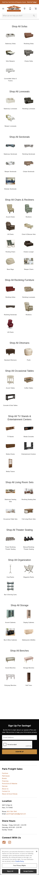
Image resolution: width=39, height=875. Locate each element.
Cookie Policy (19, 861)
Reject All (10, 871)
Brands (4, 778)
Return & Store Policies (9, 794)
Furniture (5, 773)
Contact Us (6, 791)
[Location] (24, 8)
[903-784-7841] (30, 8)
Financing (5, 781)
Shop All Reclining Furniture (19, 280)
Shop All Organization (19, 560)
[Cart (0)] (35, 8)
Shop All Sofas (19, 26)
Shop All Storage (19, 605)
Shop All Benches (19, 650)
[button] (3, 8)
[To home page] (14, 8)
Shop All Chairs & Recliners (19, 199)
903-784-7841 (12, 811)
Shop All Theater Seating (19, 529)
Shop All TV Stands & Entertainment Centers (19, 418)
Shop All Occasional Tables (19, 370)
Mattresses (6, 776)
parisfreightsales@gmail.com (16, 814)
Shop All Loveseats (19, 91)
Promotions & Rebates (9, 783)
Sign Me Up (20, 752)
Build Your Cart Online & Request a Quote (19, 2)
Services (5, 786)
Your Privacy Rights (19, 865)
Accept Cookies (28, 871)
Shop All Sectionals (19, 136)
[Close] (36, 851)
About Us (5, 789)
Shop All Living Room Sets (20, 482)
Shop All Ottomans (19, 342)
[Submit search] (34, 16)
